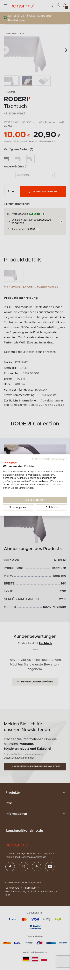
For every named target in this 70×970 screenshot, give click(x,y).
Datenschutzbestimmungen (49, 459)
